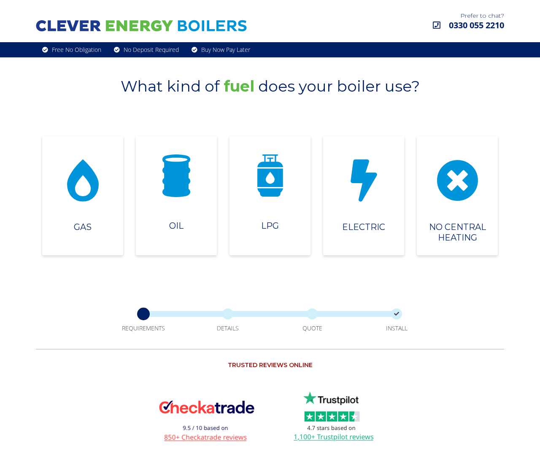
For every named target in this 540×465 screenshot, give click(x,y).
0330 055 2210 (475, 25)
